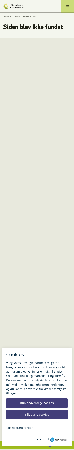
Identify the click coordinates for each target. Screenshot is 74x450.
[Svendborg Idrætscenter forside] (13, 6)
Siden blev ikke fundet (25, 16)
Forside (7, 16)
